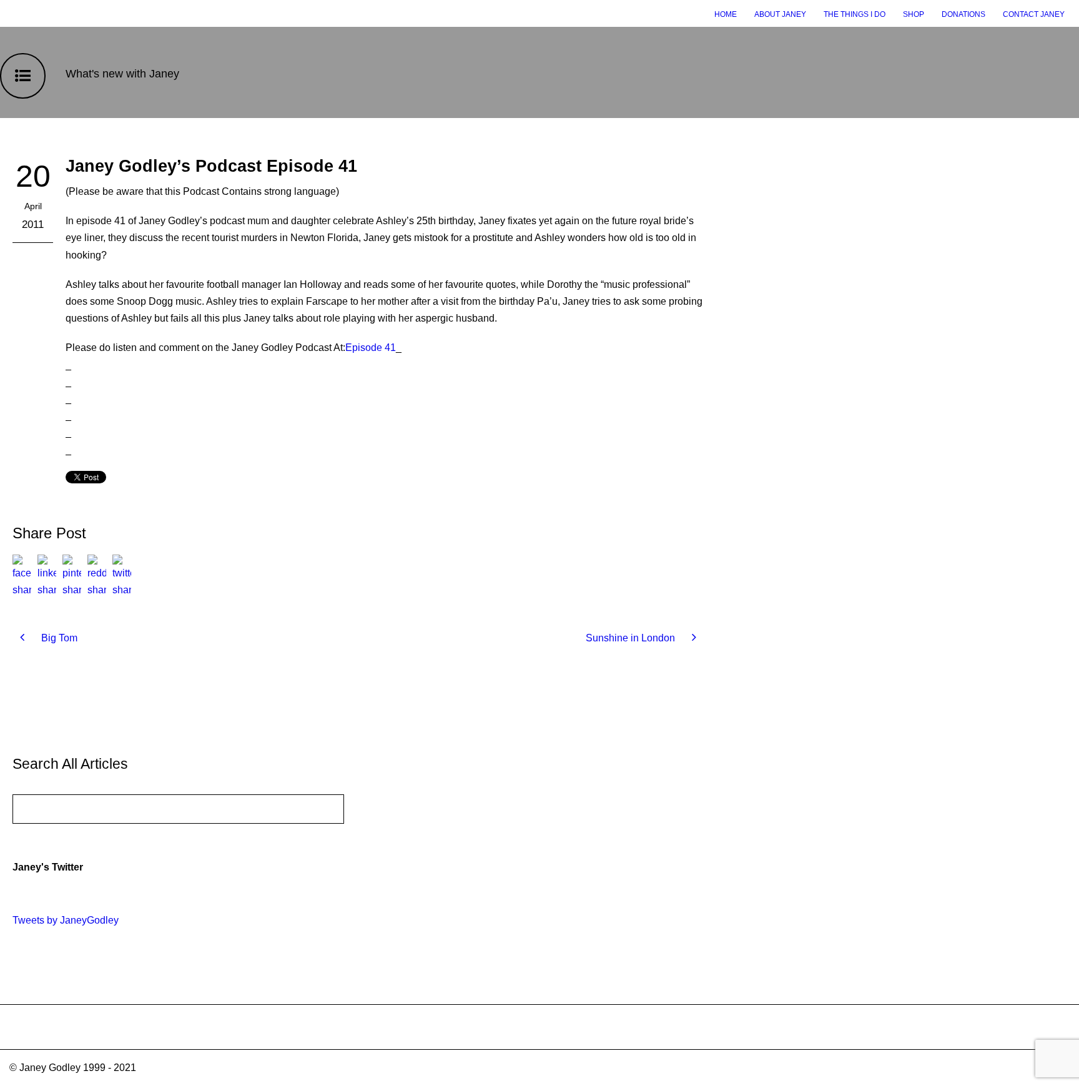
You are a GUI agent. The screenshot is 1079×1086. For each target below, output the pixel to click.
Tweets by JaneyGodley (65, 920)
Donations (963, 14)
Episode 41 (370, 347)
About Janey (780, 14)
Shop (913, 14)
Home (725, 14)
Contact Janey (1034, 14)
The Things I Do (854, 14)
